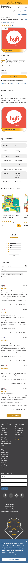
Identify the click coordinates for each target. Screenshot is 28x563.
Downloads (4, 460)
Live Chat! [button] (18, 440)
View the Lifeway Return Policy (18, 83)
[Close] (26, 541)
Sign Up (5, 489)
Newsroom (4, 432)
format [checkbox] (13, 274)
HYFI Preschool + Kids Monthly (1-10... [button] (17, 300)
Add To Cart (15, 77)
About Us (3, 426)
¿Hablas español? (22, 14)
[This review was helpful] (23, 304)
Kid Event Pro (4, 458)
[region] (14, 244)
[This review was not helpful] (25, 304)
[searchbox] (12, 266)
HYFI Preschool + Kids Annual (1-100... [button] (17, 405)
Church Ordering (10, 509)
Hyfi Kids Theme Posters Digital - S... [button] (17, 379)
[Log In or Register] (19, 7)
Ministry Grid (4, 454)
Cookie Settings (14, 554)
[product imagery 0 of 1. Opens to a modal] (14, 40)
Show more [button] (3, 276)
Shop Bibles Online (9, 506)
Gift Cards (17, 434)
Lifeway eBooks (5, 466)
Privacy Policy (4, 438)
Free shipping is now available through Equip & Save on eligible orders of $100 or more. (14, 2)
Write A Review (14, 256)
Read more (4, 326)
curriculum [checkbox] (19, 274)
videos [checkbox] (3, 274)
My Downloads (19, 428)
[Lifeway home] (6, 6)
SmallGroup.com (5, 467)
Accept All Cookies (14, 559)
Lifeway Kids (6, 22)
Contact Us (4, 428)
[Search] (24, 10)
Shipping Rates (19, 430)
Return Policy (18, 432)
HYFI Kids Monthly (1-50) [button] (14, 328)
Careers (3, 430)
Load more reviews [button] (14, 415)
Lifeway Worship (5, 456)
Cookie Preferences (20, 436)
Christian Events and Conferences (9, 511)
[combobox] (14, 10)
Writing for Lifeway (6, 441)
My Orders (18, 426)
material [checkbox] (8, 274)
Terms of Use (4, 439)
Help (16, 438)
